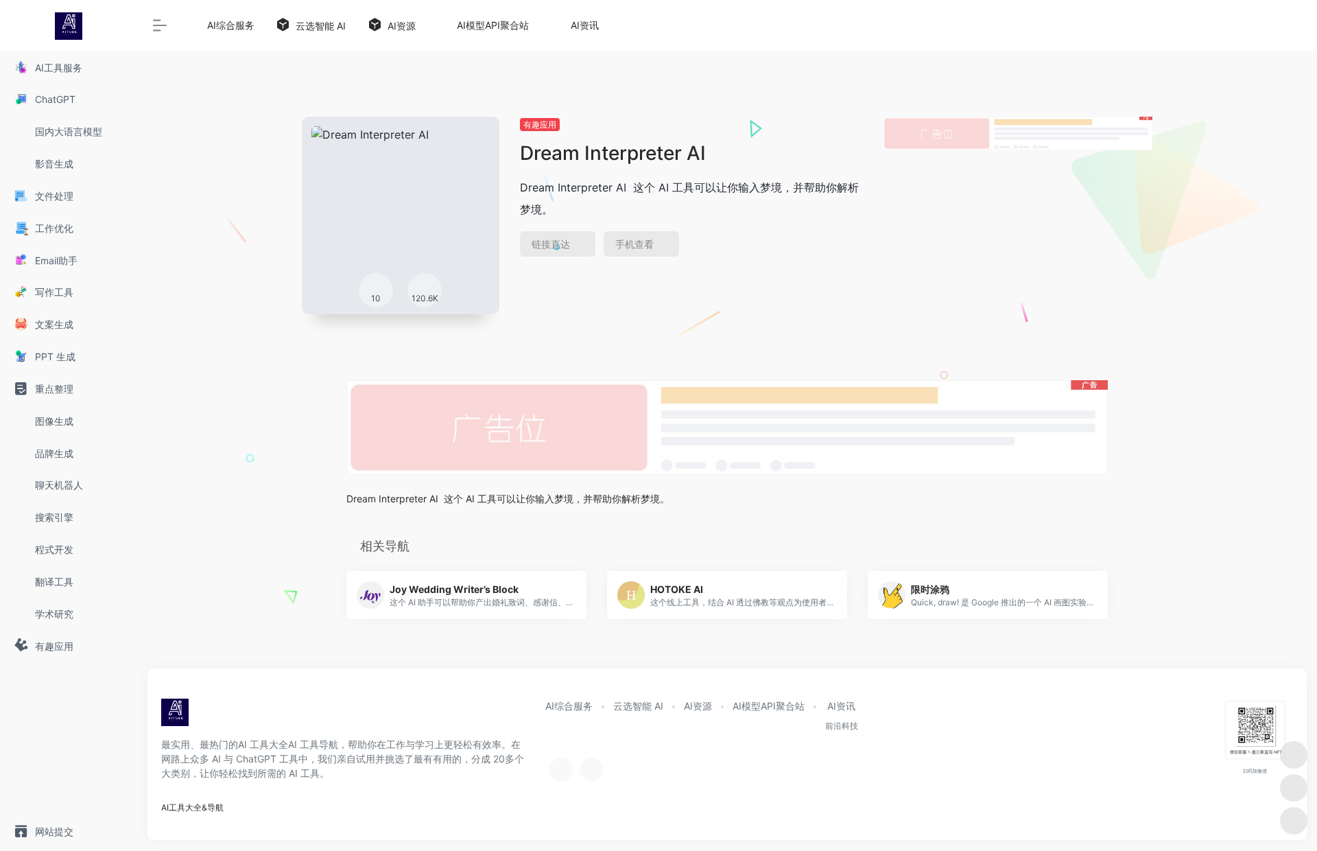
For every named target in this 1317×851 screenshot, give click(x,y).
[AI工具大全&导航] (175, 716)
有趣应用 (539, 124)
